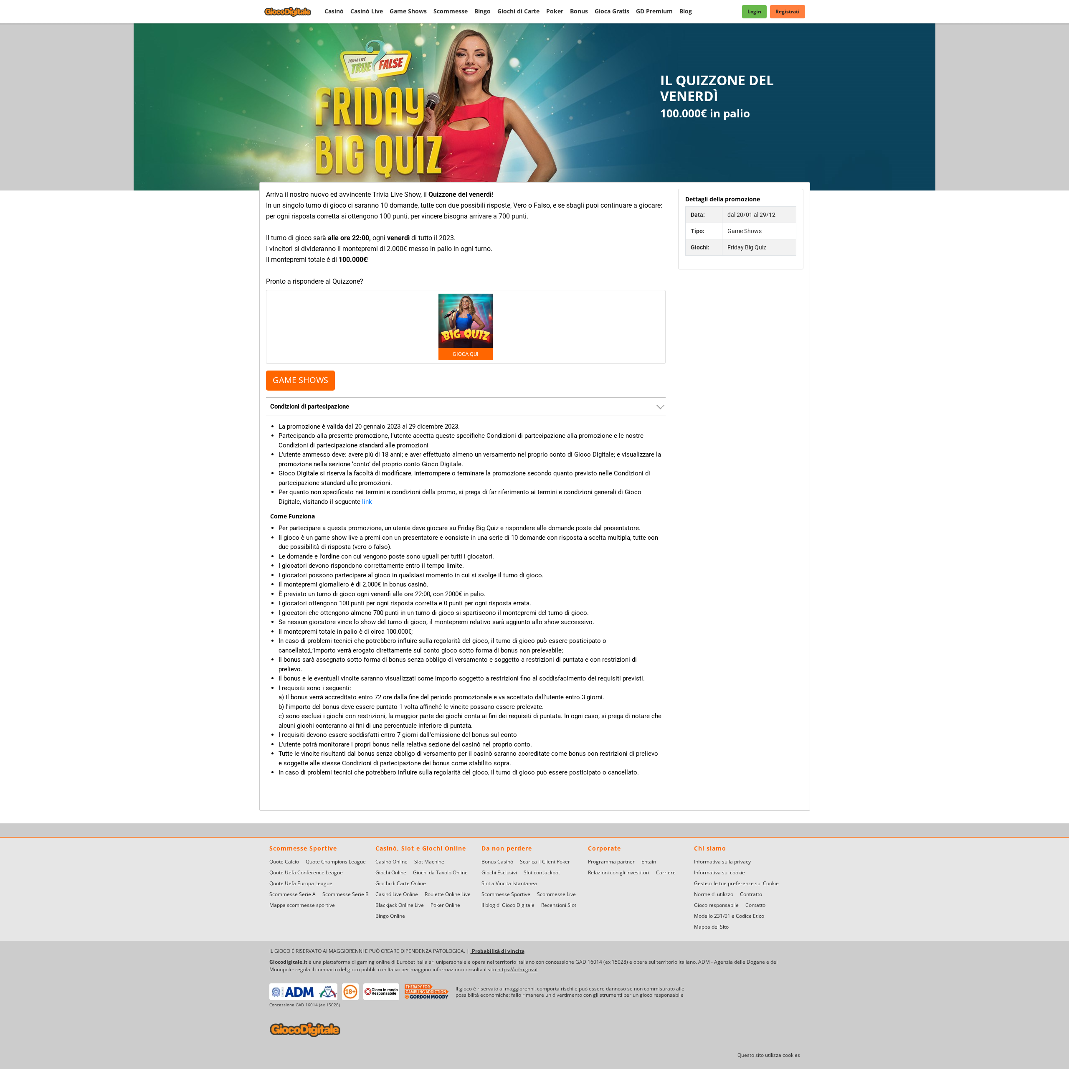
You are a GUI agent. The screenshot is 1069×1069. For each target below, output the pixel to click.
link (367, 501)
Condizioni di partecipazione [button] (309, 406)
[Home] (292, 11)
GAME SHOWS (300, 380)
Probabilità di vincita (497, 951)
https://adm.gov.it (517, 969)
